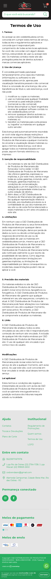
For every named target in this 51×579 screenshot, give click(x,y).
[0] (45, 6)
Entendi (44, 575)
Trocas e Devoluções (12, 431)
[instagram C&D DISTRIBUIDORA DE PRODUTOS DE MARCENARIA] (5, 498)
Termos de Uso (35, 439)
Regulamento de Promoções (36, 427)
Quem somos (34, 434)
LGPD (31, 444)
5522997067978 (14, 459)
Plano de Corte (9, 436)
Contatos (6, 426)
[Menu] (5, 6)
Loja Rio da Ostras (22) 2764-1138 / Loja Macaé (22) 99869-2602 (25, 465)
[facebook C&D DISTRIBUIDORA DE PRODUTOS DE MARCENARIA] (13, 498)
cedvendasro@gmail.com (19, 472)
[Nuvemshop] (11, 567)
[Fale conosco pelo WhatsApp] (46, 566)
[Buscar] (45, 14)
